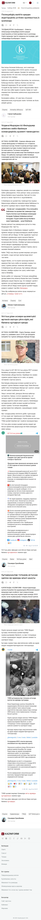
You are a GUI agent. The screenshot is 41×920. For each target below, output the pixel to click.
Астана (5, 301)
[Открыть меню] (37, 2)
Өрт (30, 559)
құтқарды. (11, 801)
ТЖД (24, 814)
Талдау (3, 857)
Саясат (3, 853)
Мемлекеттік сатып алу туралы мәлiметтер (16, 890)
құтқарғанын (12, 552)
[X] (17, 25)
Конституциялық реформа (30, 8)
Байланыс (4, 905)
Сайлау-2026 (11, 8)
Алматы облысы (16, 110)
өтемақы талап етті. (14, 294)
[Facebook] (14, 25)
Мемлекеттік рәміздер (9, 882)
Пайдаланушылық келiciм (9, 875)
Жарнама (4, 908)
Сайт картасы (6, 901)
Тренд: (3, 8)
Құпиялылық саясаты (8, 879)
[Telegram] (10, 25)
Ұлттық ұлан (21, 559)
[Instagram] (2, 25)
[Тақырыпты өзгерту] (31, 2)
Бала (12, 559)
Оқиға (4, 110)
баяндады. (24, 288)
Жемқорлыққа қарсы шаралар (11, 886)
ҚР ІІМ (28, 110)
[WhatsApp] (6, 25)
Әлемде (4, 864)
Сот (19, 301)
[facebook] (14, 838)
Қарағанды (14, 814)
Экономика (5, 860)
